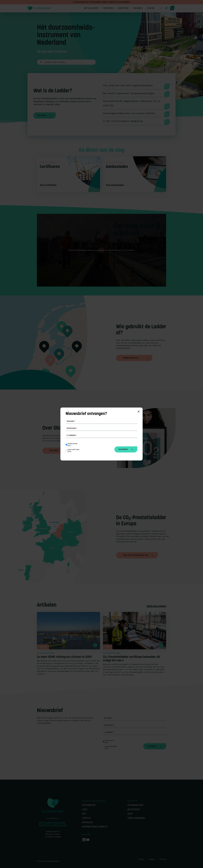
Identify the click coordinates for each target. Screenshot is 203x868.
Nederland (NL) (109, 741)
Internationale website (94, 827)
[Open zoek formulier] (161, 8)
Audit (130, 814)
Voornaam (108, 718)
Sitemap (162, 859)
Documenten (88, 805)
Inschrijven (152, 746)
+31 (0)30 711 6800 (53, 837)
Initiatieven (133, 810)
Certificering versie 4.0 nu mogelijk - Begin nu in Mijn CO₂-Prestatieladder (101, 2)
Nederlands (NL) (73, 445)
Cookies (151, 859)
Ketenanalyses (135, 805)
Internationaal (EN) (111, 747)
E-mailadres (109, 732)
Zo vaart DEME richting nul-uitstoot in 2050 (64, 657)
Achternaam (109, 725)
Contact (86, 818)
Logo (84, 810)
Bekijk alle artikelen (156, 606)
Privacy (141, 859)
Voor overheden (136, 818)
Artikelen (87, 823)
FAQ (84, 814)
